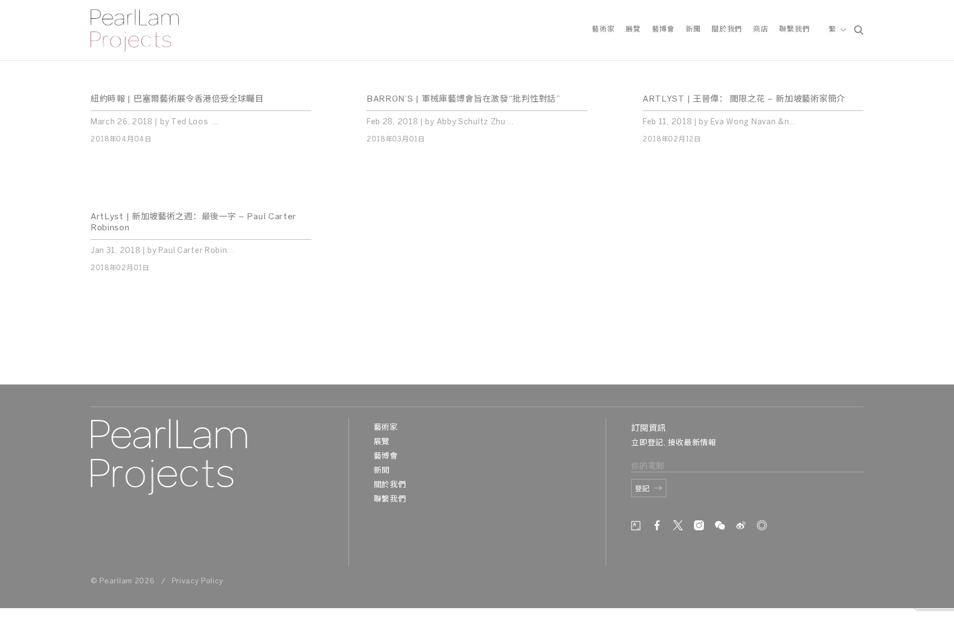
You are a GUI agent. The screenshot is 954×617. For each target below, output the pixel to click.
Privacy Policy (198, 581)
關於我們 (727, 29)
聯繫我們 (794, 29)
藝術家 (603, 29)
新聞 (693, 29)
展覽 (633, 29)
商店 (760, 29)
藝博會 (663, 29)
